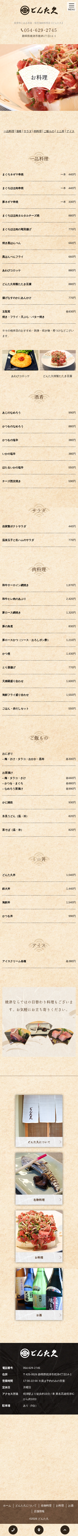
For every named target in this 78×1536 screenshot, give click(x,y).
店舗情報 (39, 1511)
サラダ (28, 131)
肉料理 (38, 131)
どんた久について (39, 1142)
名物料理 (39, 1199)
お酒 (39, 1315)
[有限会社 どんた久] (39, 10)
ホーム (7, 1505)
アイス (70, 131)
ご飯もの (49, 131)
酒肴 (19, 131)
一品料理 (9, 131)
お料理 (39, 1257)
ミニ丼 (60, 131)
